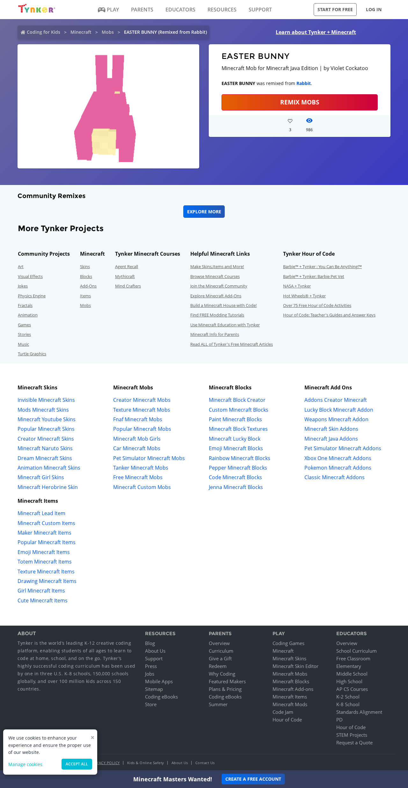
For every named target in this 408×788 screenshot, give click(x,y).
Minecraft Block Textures (238, 428)
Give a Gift (220, 658)
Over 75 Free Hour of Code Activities (317, 305)
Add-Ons (88, 286)
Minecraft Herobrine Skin (48, 487)
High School (349, 681)
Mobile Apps (159, 681)
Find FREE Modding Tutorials (217, 315)
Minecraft (80, 32)
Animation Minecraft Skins (49, 467)
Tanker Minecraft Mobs (140, 467)
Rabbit (303, 83)
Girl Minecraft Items (41, 590)
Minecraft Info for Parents (214, 334)
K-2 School (348, 696)
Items (85, 296)
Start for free (335, 9)
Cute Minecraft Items (43, 600)
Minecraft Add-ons (293, 689)
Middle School (352, 674)
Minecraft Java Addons (331, 438)
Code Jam (283, 712)
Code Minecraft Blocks (235, 477)
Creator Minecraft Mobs (142, 399)
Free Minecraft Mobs (138, 477)
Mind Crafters (128, 286)
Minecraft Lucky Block (234, 438)
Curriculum (221, 651)
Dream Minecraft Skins (45, 458)
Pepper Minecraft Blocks (238, 467)
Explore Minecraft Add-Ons (215, 296)
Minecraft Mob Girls (137, 438)
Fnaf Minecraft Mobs (137, 419)
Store (151, 704)
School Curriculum (356, 651)
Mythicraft (125, 276)
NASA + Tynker (297, 286)
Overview (219, 643)
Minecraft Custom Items (46, 523)
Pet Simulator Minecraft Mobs (149, 458)
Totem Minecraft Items (45, 561)
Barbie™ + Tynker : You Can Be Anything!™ (322, 266)
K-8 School (348, 704)
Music (23, 344)
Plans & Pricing (225, 689)
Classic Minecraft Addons (334, 477)
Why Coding (222, 674)
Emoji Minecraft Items (44, 552)
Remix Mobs (299, 102)
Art (21, 266)
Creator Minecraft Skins (46, 438)
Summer (218, 704)
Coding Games (288, 643)
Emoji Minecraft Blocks (236, 448)
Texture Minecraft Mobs (141, 409)
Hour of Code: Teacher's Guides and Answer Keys (329, 315)
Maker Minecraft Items (44, 532)
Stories (24, 334)
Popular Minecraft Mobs (142, 428)
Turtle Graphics (32, 354)
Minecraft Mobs (290, 674)
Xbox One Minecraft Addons (337, 458)
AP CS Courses (352, 689)
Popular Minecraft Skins (46, 428)
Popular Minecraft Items (47, 542)
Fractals (25, 305)
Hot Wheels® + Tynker (304, 296)
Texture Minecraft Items (46, 571)
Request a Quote (354, 742)
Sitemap (154, 689)
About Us (155, 651)
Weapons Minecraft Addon (336, 419)
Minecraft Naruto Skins (45, 448)
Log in (374, 9)
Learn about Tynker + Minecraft (316, 32)
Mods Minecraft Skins (43, 409)
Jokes (23, 286)
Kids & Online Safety (145, 762)
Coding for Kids (43, 32)
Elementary (348, 666)
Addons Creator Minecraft (335, 399)
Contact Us (205, 762)
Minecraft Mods (290, 704)
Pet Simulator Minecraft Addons (342, 448)
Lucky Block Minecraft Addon (338, 409)
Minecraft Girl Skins (41, 477)
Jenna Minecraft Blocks (236, 487)
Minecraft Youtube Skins (47, 419)
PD (339, 719)
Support (154, 658)
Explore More (204, 212)
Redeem (218, 666)
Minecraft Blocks (291, 681)
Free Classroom (353, 658)
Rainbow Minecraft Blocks (239, 458)
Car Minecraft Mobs (136, 448)
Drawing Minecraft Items (47, 581)
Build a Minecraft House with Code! (223, 305)
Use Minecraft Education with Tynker (225, 325)
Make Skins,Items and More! (217, 266)
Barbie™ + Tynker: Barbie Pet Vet (313, 276)
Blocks (86, 276)
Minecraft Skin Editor (295, 666)
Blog (150, 643)
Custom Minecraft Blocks (238, 409)
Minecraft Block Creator (237, 399)
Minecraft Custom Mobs (142, 487)
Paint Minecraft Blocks (235, 419)
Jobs (149, 674)
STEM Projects (351, 735)
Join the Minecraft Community (218, 286)
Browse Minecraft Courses (215, 276)
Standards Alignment (359, 712)
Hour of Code (287, 719)
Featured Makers (227, 681)
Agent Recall (126, 266)
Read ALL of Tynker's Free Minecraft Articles (231, 344)
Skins (85, 266)
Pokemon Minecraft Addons (337, 467)
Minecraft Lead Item (41, 513)
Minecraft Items (290, 696)
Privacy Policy (105, 762)
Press (151, 666)
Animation (28, 315)
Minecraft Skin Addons (331, 428)
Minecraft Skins (289, 658)
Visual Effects (30, 276)
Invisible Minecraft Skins (46, 399)
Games (24, 325)
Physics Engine (32, 296)
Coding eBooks (161, 696)
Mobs (108, 32)
